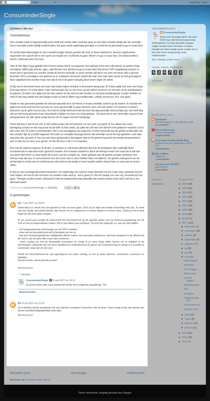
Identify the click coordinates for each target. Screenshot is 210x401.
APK (186, 289)
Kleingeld (188, 265)
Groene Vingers (189, 279)
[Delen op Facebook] (75, 187)
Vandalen (189, 293)
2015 (185, 337)
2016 (185, 333)
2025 (185, 188)
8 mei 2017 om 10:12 (64, 280)
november (190, 231)
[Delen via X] (72, 187)
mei (187, 257)
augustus (190, 244)
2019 (185, 214)
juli (186, 248)
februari (189, 323)
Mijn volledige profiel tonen (165, 59)
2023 (185, 197)
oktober (189, 235)
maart (188, 319)
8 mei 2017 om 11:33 (33, 303)
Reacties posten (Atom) (38, 379)
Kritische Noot (191, 309)
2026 (185, 184)
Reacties (25, 274)
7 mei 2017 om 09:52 (33, 203)
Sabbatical (160, 156)
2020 (185, 210)
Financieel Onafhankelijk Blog (172, 140)
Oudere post (135, 373)
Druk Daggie (190, 269)
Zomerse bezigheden (165, 132)
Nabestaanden (191, 285)
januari (188, 327)
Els (19, 203)
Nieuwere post (20, 373)
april (187, 314)
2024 (185, 192)
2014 (185, 341)
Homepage (78, 373)
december (190, 226)
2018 (185, 218)
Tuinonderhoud (192, 305)
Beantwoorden (25, 268)
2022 (185, 201)
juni (187, 252)
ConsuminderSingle (30, 15)
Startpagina (158, 184)
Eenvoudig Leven (165, 130)
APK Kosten (190, 273)
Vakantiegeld (190, 260)
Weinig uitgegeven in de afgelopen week (174, 122)
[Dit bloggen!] (69, 187)
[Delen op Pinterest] (78, 187)
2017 (185, 223)
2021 (185, 205)
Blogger (127, 392)
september (191, 239)
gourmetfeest (161, 167)
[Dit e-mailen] (66, 187)
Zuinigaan (161, 119)
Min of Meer (161, 154)
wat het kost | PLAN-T (167, 164)
